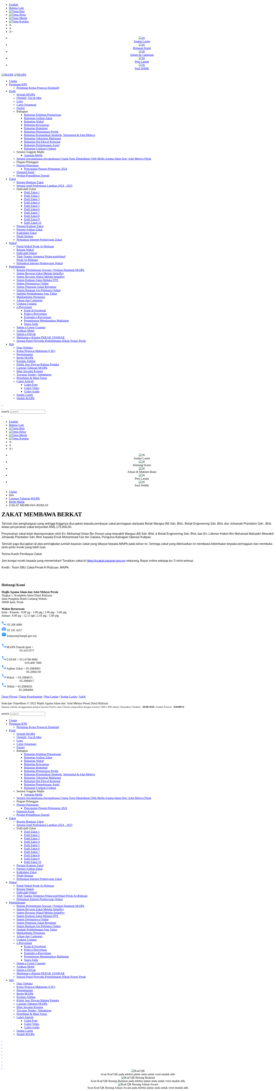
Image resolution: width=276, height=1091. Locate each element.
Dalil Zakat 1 (32, 192)
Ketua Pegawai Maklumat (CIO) (36, 351)
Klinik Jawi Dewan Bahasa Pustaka (38, 364)
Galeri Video (31, 388)
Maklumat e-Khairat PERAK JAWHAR (41, 337)
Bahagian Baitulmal (36, 128)
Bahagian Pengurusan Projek (41, 131)
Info (11, 344)
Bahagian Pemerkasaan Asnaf (41, 145)
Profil (12, 91)
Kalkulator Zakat (27, 232)
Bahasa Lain (16, 8)
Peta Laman (51, 696)
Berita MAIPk (25, 357)
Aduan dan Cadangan (29, 300)
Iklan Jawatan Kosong (30, 371)
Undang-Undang (27, 303)
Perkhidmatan (17, 266)
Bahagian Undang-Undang (40, 148)
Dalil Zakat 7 (32, 212)
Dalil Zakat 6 (32, 209)
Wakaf (13, 243)
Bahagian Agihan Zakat (38, 118)
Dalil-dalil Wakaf (27, 253)
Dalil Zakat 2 (32, 195)
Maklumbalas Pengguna (31, 297)
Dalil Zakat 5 (32, 205)
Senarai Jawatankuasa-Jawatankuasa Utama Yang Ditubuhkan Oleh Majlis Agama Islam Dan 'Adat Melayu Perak (84, 158)
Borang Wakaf (25, 249)
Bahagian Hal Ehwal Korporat (42, 141)
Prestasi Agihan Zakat (29, 229)
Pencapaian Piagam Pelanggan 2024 (45, 168)
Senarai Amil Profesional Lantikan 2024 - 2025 (44, 185)
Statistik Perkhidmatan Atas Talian (37, 293)
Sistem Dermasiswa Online (33, 283)
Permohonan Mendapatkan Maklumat (46, 320)
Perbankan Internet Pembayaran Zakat (39, 239)
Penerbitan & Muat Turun (32, 378)
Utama (13, 81)
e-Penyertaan (24, 307)
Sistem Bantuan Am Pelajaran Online (39, 290)
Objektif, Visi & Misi (29, 98)
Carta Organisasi (26, 104)
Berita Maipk (17, 501)
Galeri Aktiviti (25, 381)
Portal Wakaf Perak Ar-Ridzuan (35, 246)
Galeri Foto (31, 384)
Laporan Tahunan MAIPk (32, 367)
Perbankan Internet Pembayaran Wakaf (40, 263)
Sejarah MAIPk (26, 94)
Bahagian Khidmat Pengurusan (42, 114)
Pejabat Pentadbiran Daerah (33, 175)
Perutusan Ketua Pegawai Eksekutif (38, 87)
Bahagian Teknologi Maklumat (42, 138)
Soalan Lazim (25, 394)
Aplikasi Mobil (25, 330)
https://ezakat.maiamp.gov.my (106, 560)
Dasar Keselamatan (30, 696)
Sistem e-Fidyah (26, 334)
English (13, 4)
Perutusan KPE (18, 84)
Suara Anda (31, 324)
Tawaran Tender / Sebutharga (34, 374)
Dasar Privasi (9, 696)
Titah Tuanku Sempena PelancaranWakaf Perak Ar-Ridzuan (52, 895)
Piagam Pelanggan (27, 165)
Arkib (82, 696)
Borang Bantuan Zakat (30, 182)
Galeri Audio (31, 391)
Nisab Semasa (25, 236)
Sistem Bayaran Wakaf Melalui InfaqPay (41, 276)
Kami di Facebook (35, 310)
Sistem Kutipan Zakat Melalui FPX (37, 280)
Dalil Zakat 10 (32, 222)
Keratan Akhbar (26, 361)
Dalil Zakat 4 (32, 202)
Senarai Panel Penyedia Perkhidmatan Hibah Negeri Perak (51, 340)
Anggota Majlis (33, 155)
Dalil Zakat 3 (32, 199)
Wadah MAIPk (26, 398)
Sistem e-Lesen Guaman (31, 327)
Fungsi (21, 108)
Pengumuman (25, 354)
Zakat (12, 178)
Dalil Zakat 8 (32, 216)
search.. (6, 411)
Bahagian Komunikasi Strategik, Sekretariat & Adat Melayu (59, 135)
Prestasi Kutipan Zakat (30, 226)
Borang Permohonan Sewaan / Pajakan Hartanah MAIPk (50, 270)
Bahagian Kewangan (36, 125)
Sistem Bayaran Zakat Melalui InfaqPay (40, 273)
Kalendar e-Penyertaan (37, 317)
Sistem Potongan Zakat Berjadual (36, 286)
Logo (20, 101)
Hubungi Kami (25, 172)
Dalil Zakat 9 (32, 219)
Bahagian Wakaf (34, 121)
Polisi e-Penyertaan (35, 313)
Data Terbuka (25, 347)
